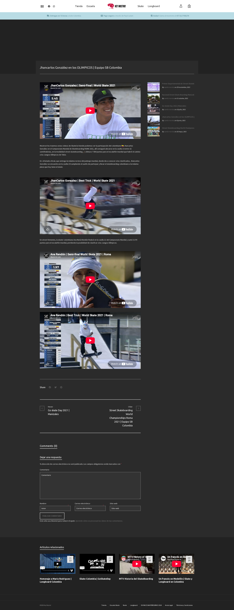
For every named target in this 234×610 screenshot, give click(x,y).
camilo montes (169, 87)
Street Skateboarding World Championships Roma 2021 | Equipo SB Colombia (177, 128)
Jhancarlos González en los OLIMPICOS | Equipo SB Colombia (177, 117)
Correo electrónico (82, 503)
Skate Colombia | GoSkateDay (95, 579)
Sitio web (113, 503)
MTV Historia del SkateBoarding (136, 579)
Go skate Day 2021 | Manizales (174, 106)
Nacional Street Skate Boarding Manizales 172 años (177, 95)
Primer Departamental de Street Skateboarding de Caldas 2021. (177, 83)
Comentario (44, 469)
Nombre (43, 503)
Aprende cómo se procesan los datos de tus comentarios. (99, 521)
